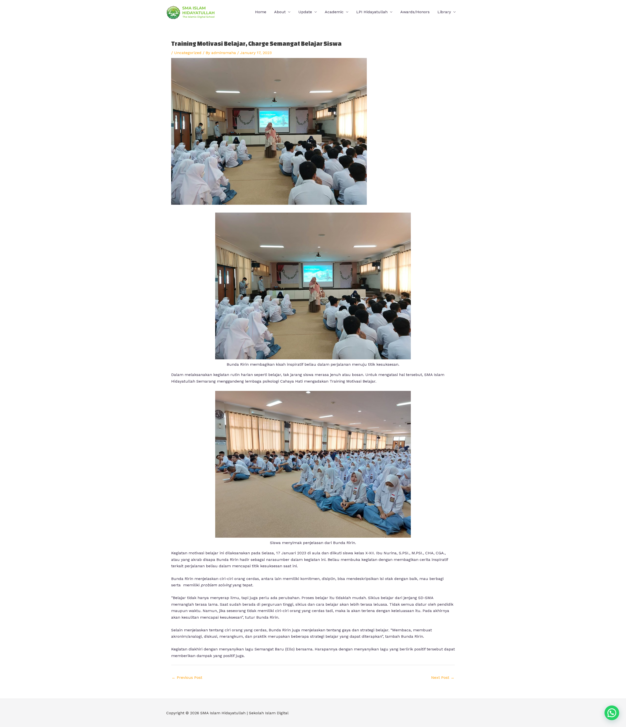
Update (305, 12)
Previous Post (187, 677)
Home (260, 12)
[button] (611, 712)
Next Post (442, 677)
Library (444, 12)
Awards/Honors (415, 12)
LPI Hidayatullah (372, 12)
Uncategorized (187, 52)
